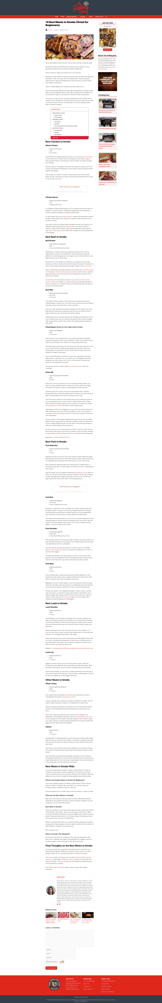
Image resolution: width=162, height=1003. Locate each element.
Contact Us (87, 986)
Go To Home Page (89, 981)
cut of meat (87, 266)
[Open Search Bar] (106, 16)
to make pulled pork (56, 550)
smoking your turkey (69, 697)
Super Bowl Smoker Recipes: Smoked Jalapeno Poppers (51, 921)
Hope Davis (50, 29)
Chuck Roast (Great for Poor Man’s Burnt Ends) (65, 126)
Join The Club (99, 16)
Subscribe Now (108, 49)
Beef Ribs (56, 124)
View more (55, 137)
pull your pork (67, 597)
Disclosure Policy (106, 986)
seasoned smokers (71, 272)
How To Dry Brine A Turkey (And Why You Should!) (75, 921)
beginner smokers (68, 859)
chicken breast (66, 216)
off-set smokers (81, 857)
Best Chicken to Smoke (59, 113)
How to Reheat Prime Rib (61, 437)
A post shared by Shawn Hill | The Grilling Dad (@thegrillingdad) (69, 191)
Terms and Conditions (107, 991)
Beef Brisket (57, 121)
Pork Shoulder (57, 134)
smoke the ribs (81, 472)
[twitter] (57, 904)
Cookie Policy (105, 984)
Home (56, 16)
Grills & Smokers (71, 16)
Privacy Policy (105, 989)
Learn (62, 16)
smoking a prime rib (53, 405)
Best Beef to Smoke (58, 119)
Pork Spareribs (58, 130)
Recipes (83, 16)
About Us (86, 984)
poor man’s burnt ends (75, 366)
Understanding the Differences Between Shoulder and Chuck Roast (73, 648)
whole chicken (88, 157)
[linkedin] (59, 904)
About (91, 16)
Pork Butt (56, 132)
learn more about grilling (61, 867)
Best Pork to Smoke (58, 128)
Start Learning (88, 989)
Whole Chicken (58, 115)
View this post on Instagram (69, 187)
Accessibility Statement (108, 981)
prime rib (57, 429)
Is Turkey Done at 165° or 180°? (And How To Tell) (87, 921)
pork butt (71, 518)
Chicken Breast (58, 117)
